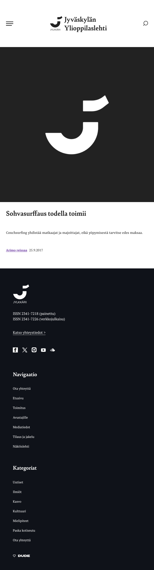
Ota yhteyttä (22, 388)
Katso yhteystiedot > (29, 332)
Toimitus (19, 408)
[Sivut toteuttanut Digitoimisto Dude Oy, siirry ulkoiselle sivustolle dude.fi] (21, 556)
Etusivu (18, 398)
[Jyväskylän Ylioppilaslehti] (21, 302)
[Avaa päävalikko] (9, 24)
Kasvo (17, 501)
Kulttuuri (19, 511)
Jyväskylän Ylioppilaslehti (85, 23)
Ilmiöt (17, 492)
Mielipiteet (20, 521)
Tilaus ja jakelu (23, 436)
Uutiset (18, 482)
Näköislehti (21, 446)
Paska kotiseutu (24, 530)
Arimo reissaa (16, 250)
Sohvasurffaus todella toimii (46, 213)
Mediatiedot (21, 427)
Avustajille (20, 417)
